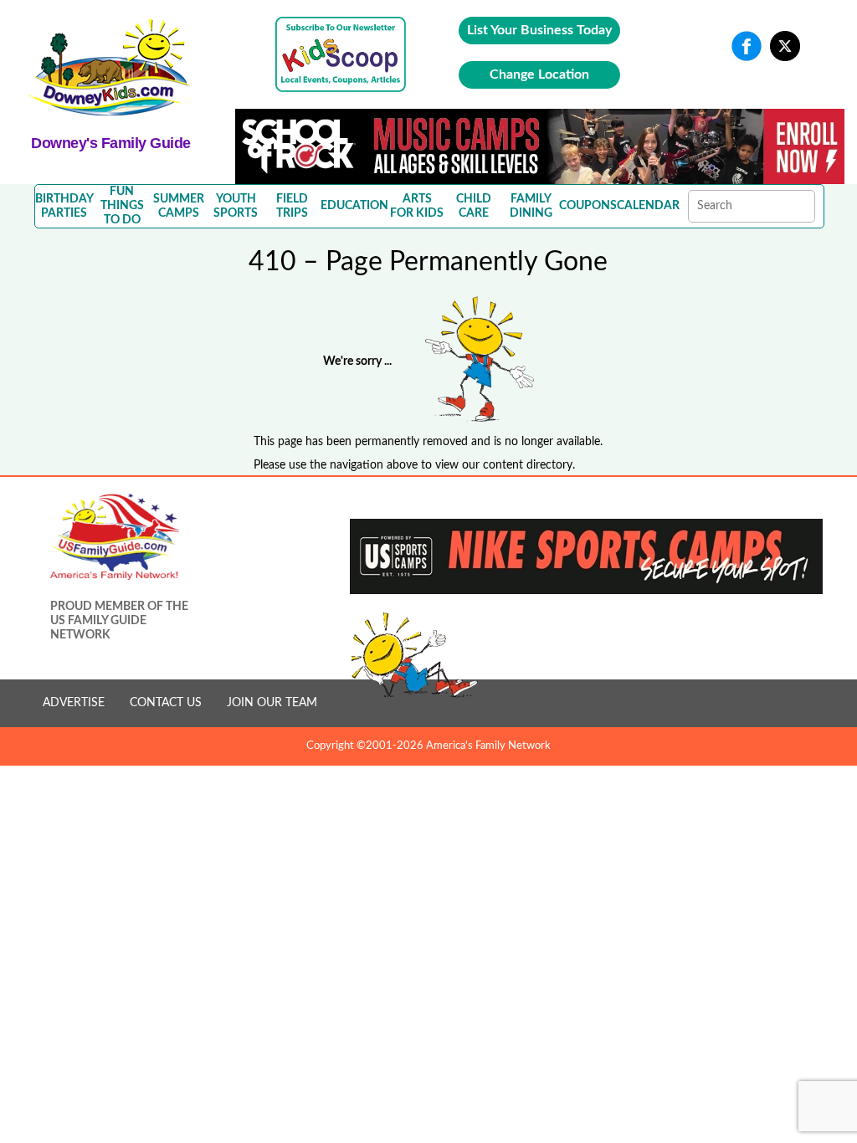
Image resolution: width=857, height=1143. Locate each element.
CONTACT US (166, 703)
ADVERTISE (74, 703)
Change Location (539, 74)
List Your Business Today (539, 30)
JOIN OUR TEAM (272, 703)
